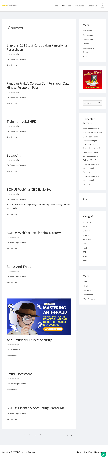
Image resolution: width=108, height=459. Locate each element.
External (10, 350)
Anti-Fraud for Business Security (29, 342)
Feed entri (87, 290)
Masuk (85, 286)
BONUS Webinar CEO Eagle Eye (29, 191)
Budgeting (14, 157)
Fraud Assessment (19, 375)
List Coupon (88, 39)
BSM (85, 226)
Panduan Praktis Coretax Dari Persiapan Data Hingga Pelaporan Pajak (38, 87)
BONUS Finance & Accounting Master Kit (35, 408)
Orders (86, 43)
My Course (79, 6)
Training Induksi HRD (21, 123)
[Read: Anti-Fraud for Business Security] (39, 316)
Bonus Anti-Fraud (19, 268)
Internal (86, 235)
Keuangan (87, 239)
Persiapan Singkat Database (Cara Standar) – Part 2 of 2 (91, 144)
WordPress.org (89, 299)
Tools (85, 260)
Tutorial (86, 56)
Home (55, 6)
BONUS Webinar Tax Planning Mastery (34, 234)
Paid (84, 243)
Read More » (12, 65)
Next (69, 435)
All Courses (66, 6)
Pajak (85, 248)
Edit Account (88, 35)
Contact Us (92, 6)
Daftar (85, 282)
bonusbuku (87, 222)
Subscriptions (88, 48)
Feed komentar (89, 294)
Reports (86, 52)
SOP (84, 252)
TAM (85, 256)
